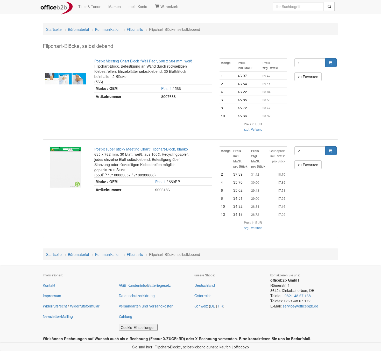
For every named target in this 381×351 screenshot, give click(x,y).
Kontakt (49, 285)
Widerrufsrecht (55, 306)
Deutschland (204, 285)
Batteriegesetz (159, 285)
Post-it (166, 88)
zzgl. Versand (253, 129)
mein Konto (138, 6)
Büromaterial (78, 29)
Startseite (54, 29)
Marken (114, 6)
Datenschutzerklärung (137, 295)
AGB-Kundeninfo (132, 285)
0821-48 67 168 (298, 295)
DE (212, 306)
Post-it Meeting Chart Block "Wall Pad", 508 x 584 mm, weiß (143, 60)
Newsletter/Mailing (58, 316)
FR (220, 306)
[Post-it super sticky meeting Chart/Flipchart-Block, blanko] (65, 167)
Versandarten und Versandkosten (146, 306)
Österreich (202, 295)
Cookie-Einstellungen (138, 327)
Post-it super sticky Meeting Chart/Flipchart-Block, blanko (141, 149)
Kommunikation (108, 29)
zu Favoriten (308, 76)
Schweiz (201, 306)
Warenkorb (168, 6)
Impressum (52, 295)
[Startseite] (56, 6)
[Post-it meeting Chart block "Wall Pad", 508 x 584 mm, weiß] (65, 79)
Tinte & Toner (89, 6)
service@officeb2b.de (300, 306)
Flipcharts (135, 29)
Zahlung (125, 316)
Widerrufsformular (85, 306)
